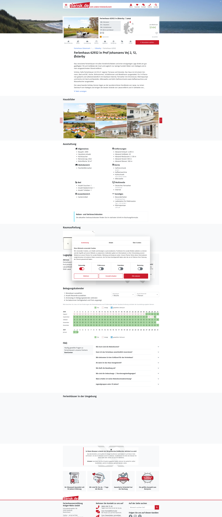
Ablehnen (86, 276)
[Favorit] (157, 33)
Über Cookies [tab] (137, 242)
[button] (66, 5)
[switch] (101, 268)
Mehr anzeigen (81, 91)
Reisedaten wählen (148, 42)
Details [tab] (111, 242)
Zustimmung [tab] (85, 242)
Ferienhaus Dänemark (82, 48)
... (92, 48)
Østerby (98, 48)
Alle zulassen (136, 276)
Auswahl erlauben (111, 276)
